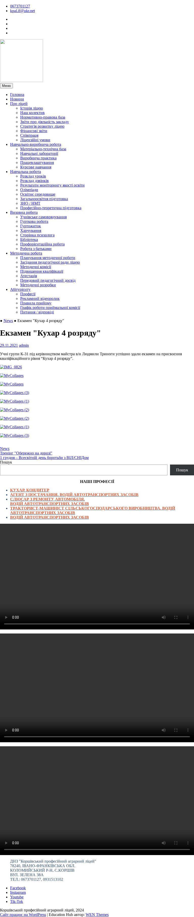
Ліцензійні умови (35, 140)
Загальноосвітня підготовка (44, 199)
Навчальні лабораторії (39, 153)
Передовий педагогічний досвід (48, 280)
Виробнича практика (38, 158)
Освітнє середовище (37, 194)
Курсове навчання (35, 167)
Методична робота (26, 253)
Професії (27, 294)
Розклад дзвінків (34, 181)
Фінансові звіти (33, 131)
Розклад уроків (33, 176)
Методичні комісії (35, 267)
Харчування (30, 230)
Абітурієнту (20, 289)
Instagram (18, 892)
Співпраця (29, 135)
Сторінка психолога (37, 235)
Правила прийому (36, 303)
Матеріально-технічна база (43, 149)
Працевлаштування (37, 162)
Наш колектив (32, 113)
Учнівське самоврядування (43, 217)
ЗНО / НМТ (30, 203)
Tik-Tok (16, 901)
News (8, 321)
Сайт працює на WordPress (23, 914)
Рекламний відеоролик (40, 298)
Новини (17, 99)
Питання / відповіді (37, 312)
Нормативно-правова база (42, 117)
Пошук (6, 462)
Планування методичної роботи (47, 258)
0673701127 (20, 6)
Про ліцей (19, 103)
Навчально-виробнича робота (35, 144)
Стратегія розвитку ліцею (42, 126)
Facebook (18, 888)
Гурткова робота (34, 221)
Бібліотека (29, 239)
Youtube (16, 897)
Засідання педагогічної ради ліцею (50, 262)
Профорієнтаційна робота (42, 244)
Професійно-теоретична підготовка (50, 208)
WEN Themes (97, 914)
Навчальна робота (25, 171)
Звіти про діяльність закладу (44, 122)
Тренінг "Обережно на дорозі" (26, 453)
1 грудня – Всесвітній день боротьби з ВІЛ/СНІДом (44, 457)
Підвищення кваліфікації (41, 271)
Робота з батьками (36, 248)
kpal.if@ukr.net (22, 11)
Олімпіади (29, 190)
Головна (17, 94)
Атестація (28, 276)
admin (24, 345)
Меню (6, 86)
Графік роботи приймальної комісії (50, 307)
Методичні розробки (38, 285)
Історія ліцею (31, 108)
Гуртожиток (30, 226)
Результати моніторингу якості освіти (52, 185)
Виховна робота (24, 212)
